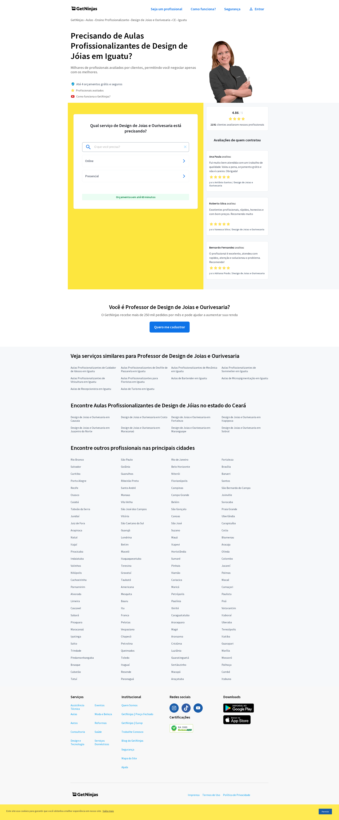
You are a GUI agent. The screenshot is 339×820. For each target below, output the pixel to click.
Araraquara (178, 622)
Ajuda (124, 767)
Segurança (232, 9)
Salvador (76, 466)
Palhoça (226, 664)
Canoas (175, 516)
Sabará (75, 615)
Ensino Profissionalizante (112, 20)
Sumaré (175, 558)
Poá (224, 601)
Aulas (89, 20)
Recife (74, 488)
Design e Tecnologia (77, 742)
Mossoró (227, 657)
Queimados (128, 650)
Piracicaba (77, 551)
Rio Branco (77, 459)
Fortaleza (227, 459)
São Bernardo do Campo (236, 488)
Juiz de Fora (78, 523)
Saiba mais (108, 811)
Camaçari (227, 587)
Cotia (225, 530)
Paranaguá (127, 679)
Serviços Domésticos (102, 742)
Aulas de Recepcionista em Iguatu (91, 389)
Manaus (125, 495)
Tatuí (74, 679)
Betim (125, 544)
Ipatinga (76, 636)
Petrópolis (177, 594)
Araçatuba (177, 679)
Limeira (75, 601)
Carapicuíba (229, 523)
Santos (226, 481)
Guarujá (125, 530)
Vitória (125, 516)
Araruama (177, 636)
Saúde (98, 732)
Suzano (175, 530)
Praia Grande (229, 509)
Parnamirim (78, 587)
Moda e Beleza (103, 714)
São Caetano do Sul (132, 523)
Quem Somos (129, 705)
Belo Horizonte (180, 466)
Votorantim (229, 608)
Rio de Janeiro (179, 459)
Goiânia (125, 466)
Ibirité (175, 608)
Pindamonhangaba (82, 657)
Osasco (75, 495)
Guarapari (227, 643)
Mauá (174, 537)
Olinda (226, 551)
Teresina (126, 565)
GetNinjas (77, 20)
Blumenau (228, 537)
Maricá (175, 587)
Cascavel (76, 608)
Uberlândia (228, 516)
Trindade (76, 650)
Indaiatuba (77, 558)
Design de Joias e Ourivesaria (150, 20)
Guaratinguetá (180, 657)
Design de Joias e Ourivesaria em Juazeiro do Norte (90, 429)
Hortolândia (178, 551)
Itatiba (226, 636)
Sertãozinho (178, 664)
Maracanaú (77, 629)
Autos (74, 723)
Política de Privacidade (236, 795)
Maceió (125, 551)
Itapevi (175, 544)
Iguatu (182, 20)
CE (174, 20)
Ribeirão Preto (130, 481)
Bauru (124, 601)
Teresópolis (229, 629)
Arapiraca (76, 530)
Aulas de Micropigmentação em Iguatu (245, 378)
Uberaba (227, 622)
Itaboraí (226, 615)
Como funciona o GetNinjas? (93, 96)
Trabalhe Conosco (132, 732)
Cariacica (176, 580)
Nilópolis (76, 572)
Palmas (226, 572)
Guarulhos (127, 473)
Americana (127, 587)
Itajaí (74, 544)
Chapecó (126, 636)
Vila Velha (127, 502)
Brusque (75, 664)
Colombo (227, 558)
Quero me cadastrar (169, 327)
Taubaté (126, 580)
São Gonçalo (178, 509)
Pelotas (125, 622)
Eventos (100, 705)
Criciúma (176, 643)
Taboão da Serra (80, 509)
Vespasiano (128, 629)
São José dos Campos (134, 509)
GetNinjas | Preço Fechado (137, 714)
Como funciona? (203, 9)
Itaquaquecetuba (131, 558)
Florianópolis (179, 481)
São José (176, 523)
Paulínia (176, 601)
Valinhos (76, 565)
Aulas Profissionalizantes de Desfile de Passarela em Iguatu (144, 369)
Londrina (126, 537)
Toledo (125, 657)
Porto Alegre (78, 481)
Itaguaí (125, 664)
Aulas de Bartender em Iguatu (189, 378)
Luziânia (176, 650)
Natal (74, 537)
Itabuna (226, 679)
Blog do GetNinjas (132, 740)
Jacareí (226, 565)
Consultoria (78, 732)
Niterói (175, 473)
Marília (226, 650)
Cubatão (76, 672)
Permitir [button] (325, 811)
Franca (125, 615)
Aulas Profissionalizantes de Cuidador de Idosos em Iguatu (93, 369)
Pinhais (175, 565)
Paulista (226, 594)
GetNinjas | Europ (132, 723)
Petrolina (127, 643)
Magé (174, 629)
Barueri (226, 473)
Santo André (128, 488)
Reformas (101, 723)
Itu (122, 608)
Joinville (227, 495)
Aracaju (226, 544)
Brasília (226, 466)
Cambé (226, 672)
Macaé (225, 580)
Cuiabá (75, 502)
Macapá (175, 672)
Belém (175, 502)
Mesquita (126, 594)
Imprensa (194, 795)
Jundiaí (75, 516)
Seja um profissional (166, 9)
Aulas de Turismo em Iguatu (137, 389)
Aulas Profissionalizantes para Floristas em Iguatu (139, 379)
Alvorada (76, 594)
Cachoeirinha (79, 580)
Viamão (175, 572)
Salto (74, 643)
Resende (126, 672)
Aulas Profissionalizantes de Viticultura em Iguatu (88, 379)
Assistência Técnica (77, 707)
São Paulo (127, 459)
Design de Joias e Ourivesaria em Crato (144, 417)
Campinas (177, 488)
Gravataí (126, 572)
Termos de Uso (211, 795)
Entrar (259, 9)
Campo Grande (180, 495)
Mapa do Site (129, 758)
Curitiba (75, 473)
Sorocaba (227, 502)
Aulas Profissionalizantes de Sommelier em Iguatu (239, 369)
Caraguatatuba (180, 615)
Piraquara (76, 622)
